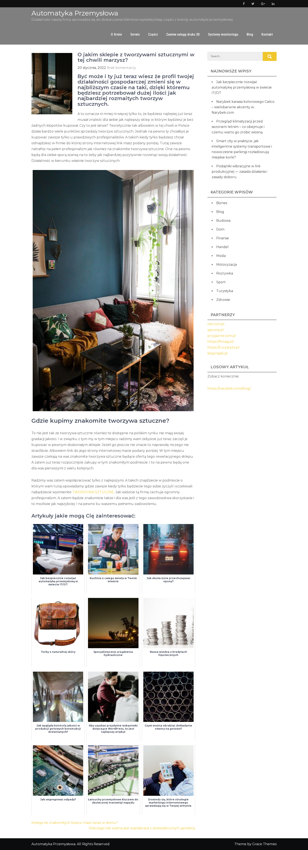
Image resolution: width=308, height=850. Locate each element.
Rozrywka (224, 273)
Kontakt (267, 34)
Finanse (222, 238)
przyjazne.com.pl (221, 336)
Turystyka (224, 291)
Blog (250, 34)
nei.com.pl (215, 324)
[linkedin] (272, 3)
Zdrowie (223, 300)
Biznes (221, 203)
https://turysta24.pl (223, 347)
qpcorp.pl (215, 330)
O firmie (116, 34)
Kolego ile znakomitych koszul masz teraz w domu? (74, 823)
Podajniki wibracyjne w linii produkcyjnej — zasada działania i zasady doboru (239, 171)
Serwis (135, 34)
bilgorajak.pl (217, 353)
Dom (220, 229)
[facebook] (243, 3)
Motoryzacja (226, 265)
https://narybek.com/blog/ (229, 388)
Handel (222, 247)
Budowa (223, 221)
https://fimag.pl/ (220, 342)
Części (153, 34)
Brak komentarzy (121, 68)
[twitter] (252, 3)
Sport (221, 282)
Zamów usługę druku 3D (183, 34)
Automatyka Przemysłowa (74, 13)
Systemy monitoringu (223, 34)
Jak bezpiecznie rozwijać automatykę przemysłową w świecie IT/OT (242, 87)
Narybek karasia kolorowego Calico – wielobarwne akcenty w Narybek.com (243, 107)
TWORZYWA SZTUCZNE (93, 492)
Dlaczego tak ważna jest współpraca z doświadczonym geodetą (142, 828)
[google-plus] (262, 3)
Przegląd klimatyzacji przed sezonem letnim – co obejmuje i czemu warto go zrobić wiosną (238, 126)
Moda (221, 256)
